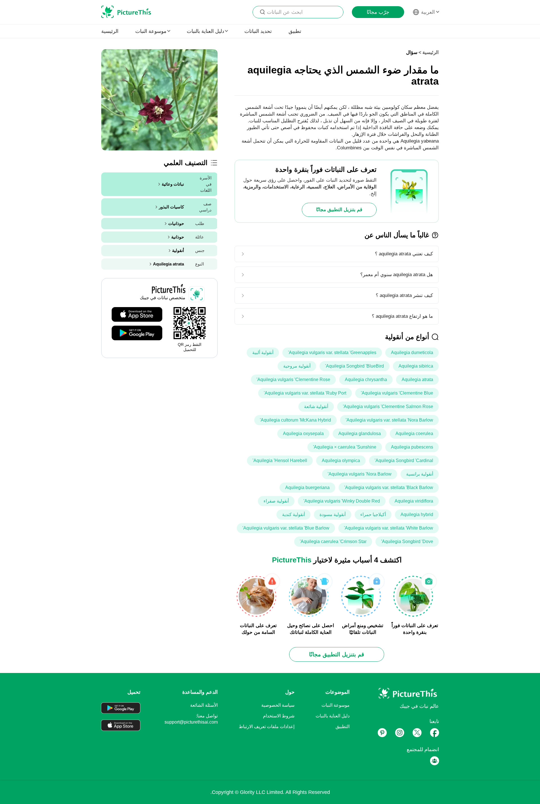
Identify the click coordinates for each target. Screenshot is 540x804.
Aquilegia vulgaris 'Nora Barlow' (360, 474)
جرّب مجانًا (378, 12)
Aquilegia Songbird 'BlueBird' (354, 366)
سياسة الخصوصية (277, 705)
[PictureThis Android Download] (137, 333)
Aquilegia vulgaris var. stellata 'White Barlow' (388, 528)
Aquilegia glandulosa (359, 433)
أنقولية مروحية (296, 366)
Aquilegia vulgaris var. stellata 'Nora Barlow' (389, 420)
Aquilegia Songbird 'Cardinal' (404, 460)
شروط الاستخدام (278, 715)
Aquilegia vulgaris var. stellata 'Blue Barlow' (285, 528)
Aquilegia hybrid (416, 514)
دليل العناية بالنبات (333, 715)
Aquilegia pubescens (412, 447)
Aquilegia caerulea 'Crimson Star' (333, 541)
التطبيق (343, 726)
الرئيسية (109, 31)
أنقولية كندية (293, 514)
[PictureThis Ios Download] (137, 314)
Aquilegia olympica (341, 460)
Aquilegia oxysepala (303, 433)
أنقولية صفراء (276, 501)
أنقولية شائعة (316, 406)
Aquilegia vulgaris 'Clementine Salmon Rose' (388, 406)
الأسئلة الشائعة (204, 705)
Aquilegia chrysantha (366, 379)
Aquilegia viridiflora (414, 501)
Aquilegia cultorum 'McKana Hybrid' (295, 420)
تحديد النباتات (258, 31)
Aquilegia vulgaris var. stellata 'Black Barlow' (388, 487)
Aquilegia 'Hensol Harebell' (280, 460)
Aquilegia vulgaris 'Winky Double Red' (341, 501)
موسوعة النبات (335, 705)
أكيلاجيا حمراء (373, 514)
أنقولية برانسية (419, 474)
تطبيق (295, 31)
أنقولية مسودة (333, 514)
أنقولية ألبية (262, 352)
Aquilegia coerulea (414, 433)
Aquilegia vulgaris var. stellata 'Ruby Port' (305, 393)
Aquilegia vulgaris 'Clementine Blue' (397, 393)
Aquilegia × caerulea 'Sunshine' (344, 447)
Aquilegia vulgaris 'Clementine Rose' (293, 379)
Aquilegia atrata (417, 379)
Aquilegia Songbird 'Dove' (407, 541)
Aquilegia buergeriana (307, 487)
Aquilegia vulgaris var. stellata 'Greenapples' (332, 352)
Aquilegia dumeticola (412, 352)
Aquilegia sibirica (416, 366)
